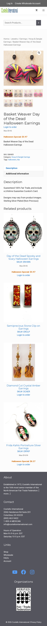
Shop (6, 552)
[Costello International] (9, 10)
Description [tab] (11, 168)
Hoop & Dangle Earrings (21, 157)
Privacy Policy (35, 622)
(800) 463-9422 (11, 518)
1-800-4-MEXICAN (12, 521)
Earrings (23, 39)
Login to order (10, 127)
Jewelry (14, 39)
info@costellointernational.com (18, 524)
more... (7, 493)
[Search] (38, 23)
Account (7, 561)
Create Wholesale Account (27, 3)
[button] (39, 53)
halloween (12, 160)
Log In (10, 3)
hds (18, 160)
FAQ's (6, 558)
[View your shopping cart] (36, 10)
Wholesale (8, 555)
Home (6, 39)
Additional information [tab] (17, 173)
